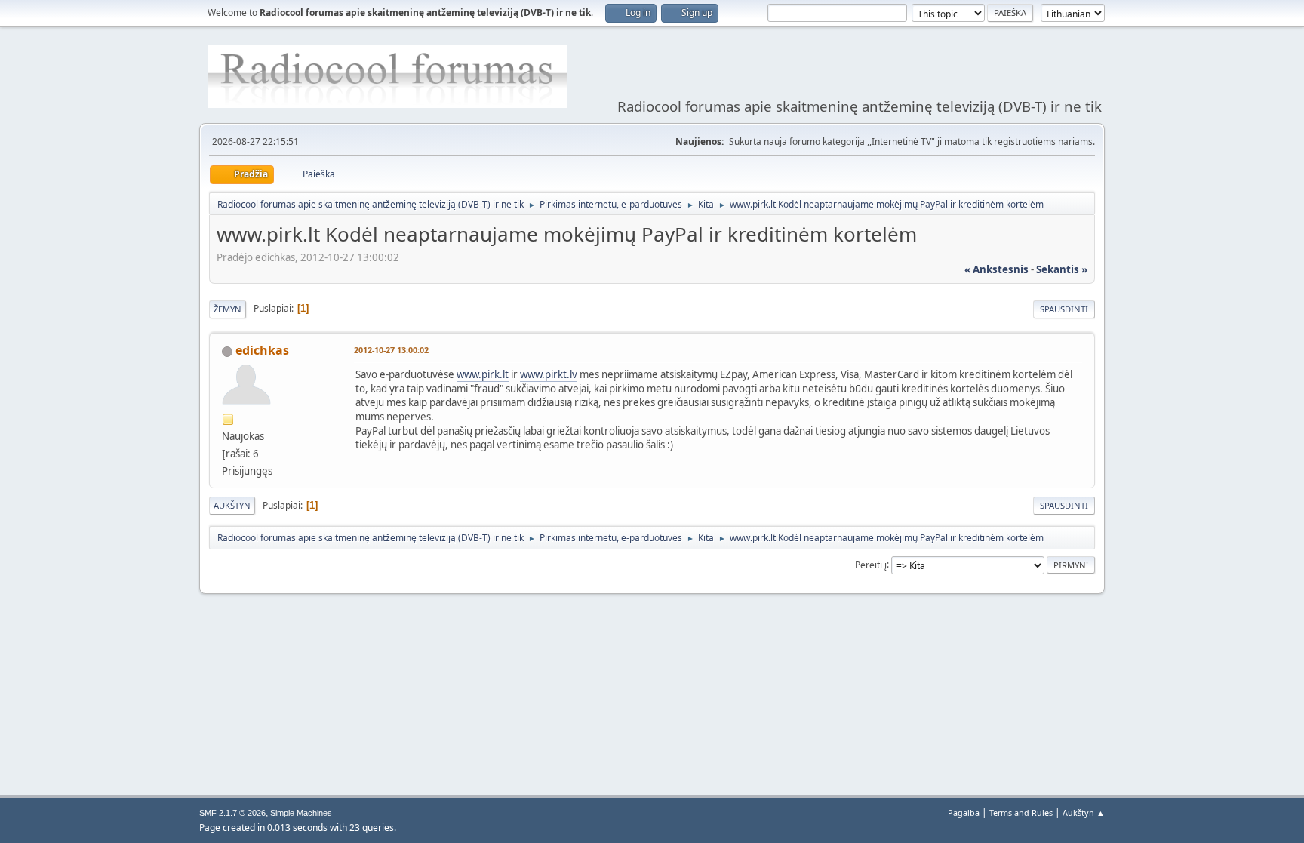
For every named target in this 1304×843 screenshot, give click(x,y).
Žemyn (227, 309)
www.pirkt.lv (548, 374)
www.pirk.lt (483, 374)
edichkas (262, 350)
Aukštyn (232, 505)
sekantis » (1061, 269)
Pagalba (964, 812)
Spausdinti (1064, 309)
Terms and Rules (1021, 812)
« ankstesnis (996, 269)
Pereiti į (871, 564)
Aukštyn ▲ (1084, 812)
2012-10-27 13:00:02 (391, 349)
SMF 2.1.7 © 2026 (232, 812)
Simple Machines (301, 812)
